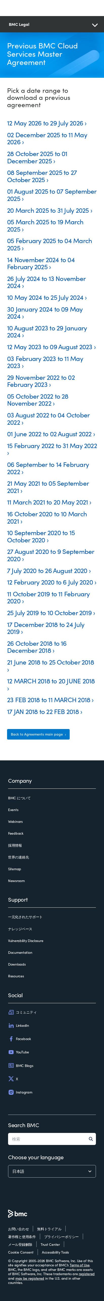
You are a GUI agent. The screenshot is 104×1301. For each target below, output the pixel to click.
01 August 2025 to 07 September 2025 (51, 195)
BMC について (19, 798)
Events (13, 810)
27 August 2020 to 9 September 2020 (50, 555)
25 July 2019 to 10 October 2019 (49, 612)
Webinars (15, 821)
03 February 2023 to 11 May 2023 (45, 362)
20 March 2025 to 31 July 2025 (48, 210)
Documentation (20, 952)
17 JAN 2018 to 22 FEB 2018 (43, 711)
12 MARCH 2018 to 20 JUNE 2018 (51, 680)
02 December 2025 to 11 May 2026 (47, 138)
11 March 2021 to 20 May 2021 (47, 501)
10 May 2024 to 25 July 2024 (45, 297)
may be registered (29, 1278)
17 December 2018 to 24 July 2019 (45, 628)
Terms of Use (80, 1265)
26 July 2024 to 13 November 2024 (46, 282)
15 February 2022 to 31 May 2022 (52, 445)
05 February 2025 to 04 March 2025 (49, 244)
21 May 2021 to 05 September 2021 (48, 487)
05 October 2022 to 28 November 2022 (37, 400)
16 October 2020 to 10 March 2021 (47, 517)
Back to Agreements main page (37, 734)
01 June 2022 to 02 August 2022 (49, 433)
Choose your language (35, 1157)
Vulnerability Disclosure (25, 940)
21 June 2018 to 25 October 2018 (50, 662)
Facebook (23, 1038)
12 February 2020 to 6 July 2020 (50, 581)
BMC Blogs (24, 1065)
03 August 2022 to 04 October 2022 (48, 418)
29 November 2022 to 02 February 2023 (41, 381)
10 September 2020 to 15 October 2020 (41, 536)
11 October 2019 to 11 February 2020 (48, 597)
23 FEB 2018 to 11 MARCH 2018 (48, 699)
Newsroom (16, 881)
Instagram (24, 1092)
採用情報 (15, 845)
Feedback (15, 833)
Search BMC (23, 1125)
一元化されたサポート (25, 917)
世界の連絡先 (18, 857)
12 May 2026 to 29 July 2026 (45, 122)
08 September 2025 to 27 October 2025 (42, 176)
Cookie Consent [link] (21, 1252)
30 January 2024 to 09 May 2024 (45, 313)
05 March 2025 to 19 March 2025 (45, 225)
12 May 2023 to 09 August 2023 (49, 346)
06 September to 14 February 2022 (48, 468)
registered (87, 1273)
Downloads (16, 964)
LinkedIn (22, 1025)
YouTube (22, 1052)
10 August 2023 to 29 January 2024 (47, 331)
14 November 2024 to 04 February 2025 (41, 263)
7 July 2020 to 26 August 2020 (47, 570)
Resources (16, 976)
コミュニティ (26, 1012)
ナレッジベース (20, 929)
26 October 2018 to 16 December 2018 (37, 647)
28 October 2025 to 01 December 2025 (37, 157)
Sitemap (14, 869)
